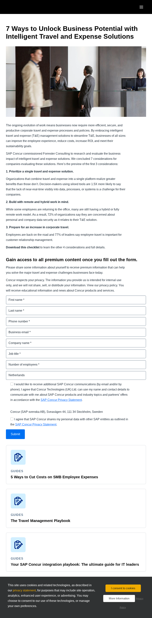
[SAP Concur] (23, 7)
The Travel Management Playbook (40, 521)
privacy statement (24, 590)
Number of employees (21, 362)
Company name (17, 340)
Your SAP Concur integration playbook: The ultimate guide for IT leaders (75, 564)
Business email (16, 330)
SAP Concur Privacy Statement (61, 399)
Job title (11, 351)
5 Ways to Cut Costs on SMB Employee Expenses (54, 477)
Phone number (16, 319)
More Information (119, 598)
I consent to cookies (123, 588)
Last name (13, 308)
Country (11, 373)
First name (13, 297)
